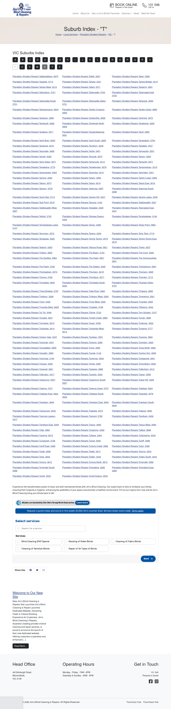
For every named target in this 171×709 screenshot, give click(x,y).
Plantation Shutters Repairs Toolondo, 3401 (33, 342)
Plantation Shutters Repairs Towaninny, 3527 (34, 379)
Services (126, 13)
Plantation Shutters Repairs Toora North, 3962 (134, 347)
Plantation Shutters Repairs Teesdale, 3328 (82, 207)
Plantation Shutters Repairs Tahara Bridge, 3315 (135, 81)
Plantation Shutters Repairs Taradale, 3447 (132, 145)
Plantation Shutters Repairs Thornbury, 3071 (83, 277)
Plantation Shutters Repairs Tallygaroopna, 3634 (36, 109)
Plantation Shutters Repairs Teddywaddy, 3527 (134, 202)
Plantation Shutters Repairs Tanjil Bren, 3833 (34, 140)
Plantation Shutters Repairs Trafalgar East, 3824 (35, 393)
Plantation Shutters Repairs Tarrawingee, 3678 (84, 167)
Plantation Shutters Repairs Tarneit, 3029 (32, 156)
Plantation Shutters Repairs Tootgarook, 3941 (133, 358)
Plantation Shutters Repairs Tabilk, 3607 (81, 76)
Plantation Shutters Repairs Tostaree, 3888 (82, 369)
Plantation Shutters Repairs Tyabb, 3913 (81, 451)
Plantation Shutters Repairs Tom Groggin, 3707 (134, 312)
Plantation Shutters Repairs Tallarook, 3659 (132, 100)
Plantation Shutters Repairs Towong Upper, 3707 (85, 388)
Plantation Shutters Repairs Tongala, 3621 (33, 317)
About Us (85, 13)
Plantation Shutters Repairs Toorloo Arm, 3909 (134, 353)
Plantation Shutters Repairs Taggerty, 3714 (33, 81)
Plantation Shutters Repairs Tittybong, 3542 (132, 307)
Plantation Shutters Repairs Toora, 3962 (81, 347)
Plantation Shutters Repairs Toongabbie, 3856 (34, 347)
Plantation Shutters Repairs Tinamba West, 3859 (36, 307)
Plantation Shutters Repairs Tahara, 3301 (81, 81)
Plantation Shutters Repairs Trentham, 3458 (132, 416)
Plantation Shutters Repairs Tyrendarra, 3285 (83, 467)
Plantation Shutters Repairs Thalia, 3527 (131, 247)
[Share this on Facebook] (31, 570)
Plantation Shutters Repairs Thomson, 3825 (132, 271)
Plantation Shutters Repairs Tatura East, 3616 (133, 183)
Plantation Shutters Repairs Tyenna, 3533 (131, 451)
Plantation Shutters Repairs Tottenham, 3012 (133, 369)
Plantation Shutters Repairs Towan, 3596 (131, 374)
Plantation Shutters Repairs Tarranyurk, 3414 (83, 161)
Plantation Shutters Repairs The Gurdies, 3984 (35, 258)
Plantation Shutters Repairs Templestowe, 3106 (134, 216)
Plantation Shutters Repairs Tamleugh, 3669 (33, 123)
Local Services (71, 34)
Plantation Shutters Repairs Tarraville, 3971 (132, 161)
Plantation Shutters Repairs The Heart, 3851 (83, 258)
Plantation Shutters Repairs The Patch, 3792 (34, 266)
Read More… (21, 645)
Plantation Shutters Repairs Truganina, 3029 (83, 430)
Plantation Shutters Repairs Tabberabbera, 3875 (35, 76)
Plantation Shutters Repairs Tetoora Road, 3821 (85, 247)
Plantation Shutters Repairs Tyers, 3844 (31, 456)
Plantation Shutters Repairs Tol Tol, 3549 (32, 312)
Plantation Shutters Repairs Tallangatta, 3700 (83, 92)
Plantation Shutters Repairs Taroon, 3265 (131, 156)
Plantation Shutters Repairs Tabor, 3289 (131, 76)
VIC (110, 34)
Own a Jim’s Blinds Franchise (106, 13)
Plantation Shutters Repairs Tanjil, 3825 (130, 131)
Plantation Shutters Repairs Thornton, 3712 (132, 277)
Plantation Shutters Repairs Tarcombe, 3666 (33, 151)
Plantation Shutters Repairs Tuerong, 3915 (33, 435)
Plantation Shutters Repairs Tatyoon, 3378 (33, 188)
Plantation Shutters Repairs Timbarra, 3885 (132, 291)
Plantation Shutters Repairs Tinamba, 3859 (132, 301)
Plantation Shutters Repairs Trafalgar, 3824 (132, 388)
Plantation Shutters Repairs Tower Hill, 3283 (133, 379)
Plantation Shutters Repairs (93, 34)
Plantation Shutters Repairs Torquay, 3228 (33, 363)
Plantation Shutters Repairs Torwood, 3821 (33, 369)
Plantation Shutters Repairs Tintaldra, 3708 (82, 307)
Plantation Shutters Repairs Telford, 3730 (32, 216)
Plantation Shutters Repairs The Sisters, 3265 (84, 266)
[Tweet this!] (37, 570)
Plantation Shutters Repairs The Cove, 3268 (133, 252)
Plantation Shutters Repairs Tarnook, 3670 (82, 156)
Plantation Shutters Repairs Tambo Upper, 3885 (134, 109)
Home (75, 13)
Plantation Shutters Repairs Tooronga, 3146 (33, 358)
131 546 (154, 672)
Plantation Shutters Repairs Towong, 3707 (33, 388)
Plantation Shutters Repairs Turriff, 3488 (131, 440)
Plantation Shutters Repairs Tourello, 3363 (82, 374)
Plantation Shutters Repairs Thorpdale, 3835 (34, 282)
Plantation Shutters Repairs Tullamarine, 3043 (134, 435)
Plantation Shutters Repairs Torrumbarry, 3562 (134, 363)
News (136, 13)
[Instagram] (156, 681)
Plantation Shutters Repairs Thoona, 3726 (32, 277)
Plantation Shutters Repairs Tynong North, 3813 (84, 462)
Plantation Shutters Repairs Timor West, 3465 (84, 301)
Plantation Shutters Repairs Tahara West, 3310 (35, 87)
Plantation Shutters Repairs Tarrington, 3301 (133, 172)
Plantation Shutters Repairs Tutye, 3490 (131, 446)
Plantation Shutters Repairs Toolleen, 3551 (82, 337)
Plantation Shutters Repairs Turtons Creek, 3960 (85, 446)
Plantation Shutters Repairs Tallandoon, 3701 (34, 92)
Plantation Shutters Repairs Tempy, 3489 (81, 224)
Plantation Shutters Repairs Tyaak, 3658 (32, 451)
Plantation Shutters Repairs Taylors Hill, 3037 (83, 197)
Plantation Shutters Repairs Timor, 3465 (31, 301)
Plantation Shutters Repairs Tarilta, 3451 (81, 151)
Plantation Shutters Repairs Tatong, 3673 (32, 183)
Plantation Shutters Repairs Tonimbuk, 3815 (33, 323)
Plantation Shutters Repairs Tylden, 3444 (81, 456)
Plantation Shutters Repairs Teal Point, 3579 (34, 202)
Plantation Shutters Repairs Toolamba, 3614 (34, 328)
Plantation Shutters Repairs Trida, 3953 (31, 430)
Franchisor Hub (134, 702)
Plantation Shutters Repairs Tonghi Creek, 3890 (85, 317)
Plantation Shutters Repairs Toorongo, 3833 (83, 358)
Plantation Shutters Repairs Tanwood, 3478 (33, 145)
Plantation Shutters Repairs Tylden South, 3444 (134, 456)
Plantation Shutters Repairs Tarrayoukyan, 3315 (134, 167)
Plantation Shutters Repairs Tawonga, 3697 (82, 188)
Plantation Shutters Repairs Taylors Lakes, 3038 (135, 197)
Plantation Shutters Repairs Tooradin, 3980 (33, 353)
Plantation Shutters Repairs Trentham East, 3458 (36, 424)
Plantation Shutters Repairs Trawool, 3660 (132, 410)
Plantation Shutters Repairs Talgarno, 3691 (132, 87)
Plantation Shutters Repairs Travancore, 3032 (34, 410)
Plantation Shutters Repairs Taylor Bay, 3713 (34, 197)
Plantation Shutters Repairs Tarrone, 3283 (32, 177)
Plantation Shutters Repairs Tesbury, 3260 (32, 247)
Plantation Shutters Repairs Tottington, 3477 (33, 374)
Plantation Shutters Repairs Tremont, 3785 (82, 416)
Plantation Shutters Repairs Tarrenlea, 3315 (83, 172)
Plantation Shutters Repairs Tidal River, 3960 (83, 291)
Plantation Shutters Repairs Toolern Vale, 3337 (35, 337)
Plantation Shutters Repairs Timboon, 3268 (33, 296)
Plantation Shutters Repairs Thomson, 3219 (83, 271)
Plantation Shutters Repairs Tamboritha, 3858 (83, 118)
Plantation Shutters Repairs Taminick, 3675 (132, 118)
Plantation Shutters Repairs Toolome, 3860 (132, 337)
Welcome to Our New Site (28, 594)
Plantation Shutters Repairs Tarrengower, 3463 (35, 172)
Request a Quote (150, 675)
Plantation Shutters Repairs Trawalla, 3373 (82, 410)
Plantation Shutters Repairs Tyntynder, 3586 (132, 462)
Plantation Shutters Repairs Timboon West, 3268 (85, 296)
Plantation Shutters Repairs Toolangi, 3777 (132, 328)
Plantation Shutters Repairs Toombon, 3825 (132, 342)
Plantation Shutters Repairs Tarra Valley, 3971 (34, 161)
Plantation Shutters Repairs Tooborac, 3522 (132, 323)
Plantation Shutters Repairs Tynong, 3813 (32, 462)
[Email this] (44, 570)
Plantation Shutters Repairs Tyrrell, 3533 (32, 476)
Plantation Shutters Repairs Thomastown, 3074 (35, 271)
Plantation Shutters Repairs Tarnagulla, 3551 (133, 151)
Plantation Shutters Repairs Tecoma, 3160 (82, 202)
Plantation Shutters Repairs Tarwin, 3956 (81, 177)
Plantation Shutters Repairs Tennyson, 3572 (33, 233)
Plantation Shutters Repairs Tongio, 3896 (131, 317)
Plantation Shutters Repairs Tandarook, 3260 (133, 123)
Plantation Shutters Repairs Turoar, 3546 (81, 440)
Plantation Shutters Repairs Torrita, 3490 (81, 363)
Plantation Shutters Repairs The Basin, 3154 (83, 252)
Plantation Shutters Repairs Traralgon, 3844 (33, 402)
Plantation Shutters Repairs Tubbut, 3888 (131, 430)
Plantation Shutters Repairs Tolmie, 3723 (81, 312)
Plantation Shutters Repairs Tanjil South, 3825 (84, 140)
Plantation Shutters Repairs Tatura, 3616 (81, 183)
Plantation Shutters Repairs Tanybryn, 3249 (82, 145)
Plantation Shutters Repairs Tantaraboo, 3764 (133, 140)
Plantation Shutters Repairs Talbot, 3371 (81, 87)
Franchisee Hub (150, 702)
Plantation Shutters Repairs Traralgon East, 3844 (85, 402)
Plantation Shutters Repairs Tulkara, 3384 (82, 435)
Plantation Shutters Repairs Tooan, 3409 (81, 323)
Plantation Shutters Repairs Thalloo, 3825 (32, 252)
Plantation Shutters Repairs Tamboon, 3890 (33, 118)
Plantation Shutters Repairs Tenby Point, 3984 (134, 224)
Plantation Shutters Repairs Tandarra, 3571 (33, 131)
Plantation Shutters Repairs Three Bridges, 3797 (36, 291)
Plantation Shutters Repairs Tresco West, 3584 (134, 424)
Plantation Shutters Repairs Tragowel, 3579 (132, 393)
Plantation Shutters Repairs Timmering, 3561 (133, 296)
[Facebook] (151, 681)
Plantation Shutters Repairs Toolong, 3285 (82, 342)
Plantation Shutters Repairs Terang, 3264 (81, 233)
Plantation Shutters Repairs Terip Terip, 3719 (133, 233)
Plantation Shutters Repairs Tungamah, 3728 (34, 440)
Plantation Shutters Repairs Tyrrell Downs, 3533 (85, 476)
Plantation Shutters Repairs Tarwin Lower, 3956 (134, 177)
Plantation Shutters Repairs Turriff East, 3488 (34, 446)
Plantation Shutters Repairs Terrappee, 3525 (34, 238)
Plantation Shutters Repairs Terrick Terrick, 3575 (85, 238)
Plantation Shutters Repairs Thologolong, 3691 (134, 266)
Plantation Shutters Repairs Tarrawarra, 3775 (34, 167)
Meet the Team (148, 13)
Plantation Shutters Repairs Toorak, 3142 (81, 353)
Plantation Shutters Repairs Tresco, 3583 (81, 424)
